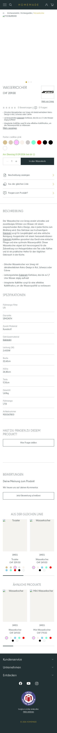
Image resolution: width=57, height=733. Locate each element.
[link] (28, 50)
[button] (28, 128)
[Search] (10, 5)
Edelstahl (20, 118)
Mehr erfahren (28, 712)
